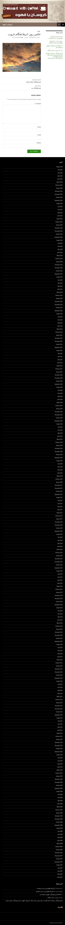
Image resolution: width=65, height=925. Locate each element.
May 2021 (60, 359)
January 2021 (59, 372)
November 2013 (58, 635)
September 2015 (58, 568)
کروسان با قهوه (7, 24)
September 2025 (58, 200)
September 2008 (58, 825)
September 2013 (58, 641)
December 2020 (58, 375)
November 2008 (58, 819)
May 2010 (60, 764)
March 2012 (59, 696)
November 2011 (58, 708)
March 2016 (59, 549)
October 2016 (59, 528)
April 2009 (59, 803)
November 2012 (58, 672)
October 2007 (59, 858)
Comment (38, 103)
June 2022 (60, 320)
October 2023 (59, 271)
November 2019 (58, 414)
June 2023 (60, 283)
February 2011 (59, 736)
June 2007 (60, 871)
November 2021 (58, 341)
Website (39, 143)
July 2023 (60, 280)
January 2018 (59, 482)
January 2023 (59, 298)
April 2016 (59, 546)
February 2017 (58, 516)
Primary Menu (63, 24)
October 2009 (59, 785)
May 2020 (60, 396)
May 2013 (60, 653)
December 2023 (58, 264)
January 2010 (59, 776)
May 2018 (60, 470)
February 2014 (58, 626)
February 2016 (58, 552)
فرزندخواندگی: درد (36, 87)
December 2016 (58, 522)
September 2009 (58, 788)
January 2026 (59, 188)
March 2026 (59, 182)
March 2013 (59, 659)
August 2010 (59, 754)
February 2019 (58, 442)
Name (39, 127)
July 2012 (60, 684)
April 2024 (59, 252)
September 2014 (58, 604)
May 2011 (60, 727)
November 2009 (58, 782)
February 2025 (58, 222)
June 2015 (60, 577)
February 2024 (58, 258)
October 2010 (59, 748)
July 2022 (60, 316)
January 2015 (59, 592)
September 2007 (58, 862)
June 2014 (60, 614)
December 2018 (58, 448)
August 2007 (59, 865)
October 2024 (59, 234)
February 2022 (58, 332)
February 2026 (58, 185)
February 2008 (58, 846)
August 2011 (59, 718)
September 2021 (58, 347)
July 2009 (60, 794)
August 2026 (59, 166)
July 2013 (60, 647)
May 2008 (60, 837)
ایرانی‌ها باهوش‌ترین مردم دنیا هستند (46, 888)
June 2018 (60, 467)
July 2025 (60, 206)
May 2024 (60, 249)
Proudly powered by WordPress (56, 922)
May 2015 (60, 580)
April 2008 (59, 840)
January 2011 (59, 739)
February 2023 (58, 295)
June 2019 (60, 430)
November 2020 (58, 378)
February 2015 (58, 589)
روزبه (25, 37)
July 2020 (60, 390)
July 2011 (60, 721)
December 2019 (58, 411)
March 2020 (59, 402)
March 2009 (59, 806)
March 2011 (59, 733)
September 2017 (58, 494)
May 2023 (60, 286)
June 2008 (60, 834)
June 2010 (60, 761)
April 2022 (59, 326)
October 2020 (59, 381)
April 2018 (59, 473)
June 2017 (60, 503)
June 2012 (60, 687)
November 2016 (58, 525)
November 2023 (58, 267)
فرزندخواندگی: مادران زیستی (55, 58)
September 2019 (58, 421)
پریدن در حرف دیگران (52, 50)
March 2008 (59, 843)
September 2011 (58, 715)
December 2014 (58, 595)
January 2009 (59, 813)
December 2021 (58, 338)
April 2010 (59, 767)
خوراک (59, 907)
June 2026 (60, 173)
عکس (38, 31)
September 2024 (58, 237)
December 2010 (58, 742)
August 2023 (59, 277)
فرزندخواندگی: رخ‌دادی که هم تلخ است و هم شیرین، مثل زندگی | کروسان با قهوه (54, 55)
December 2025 (58, 191)
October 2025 (59, 197)
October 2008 (59, 822)
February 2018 (58, 479)
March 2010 (59, 770)
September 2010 (58, 751)
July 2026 (60, 169)
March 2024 (59, 255)
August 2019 (59, 424)
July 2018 (60, 463)
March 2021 (59, 365)
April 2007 (59, 877)
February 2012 (58, 699)
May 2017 (60, 506)
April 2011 (59, 730)
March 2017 (59, 512)
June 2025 (60, 209)
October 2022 (59, 307)
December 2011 (58, 705)
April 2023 (59, 289)
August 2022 (59, 313)
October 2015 (59, 565)
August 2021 (59, 350)
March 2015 (59, 586)
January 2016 (59, 555)
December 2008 (58, 816)
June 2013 (60, 650)
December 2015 (58, 558)
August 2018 (59, 460)
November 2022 (58, 304)
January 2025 (59, 225)
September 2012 (58, 678)
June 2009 (60, 797)
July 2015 (60, 574)
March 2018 (59, 476)
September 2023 (58, 274)
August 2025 (59, 203)
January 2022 (59, 335)
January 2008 (59, 849)
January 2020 (59, 408)
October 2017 (59, 491)
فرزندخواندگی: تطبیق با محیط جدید (48, 894)
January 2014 (59, 629)
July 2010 (60, 757)
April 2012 (59, 693)
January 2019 (59, 445)
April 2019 (59, 436)
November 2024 (58, 231)
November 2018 (58, 451)
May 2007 (60, 874)
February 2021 (58, 369)
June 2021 (60, 356)
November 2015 (58, 561)
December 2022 (58, 301)
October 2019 (59, 418)
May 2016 (60, 543)
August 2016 (59, 534)
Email (39, 135)
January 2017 (59, 519)
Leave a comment (16, 37)
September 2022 (58, 310)
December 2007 (58, 852)
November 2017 (58, 488)
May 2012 (60, 690)
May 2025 (60, 212)
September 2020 (58, 384)
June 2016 (60, 540)
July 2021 (60, 353)
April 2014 (59, 620)
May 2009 (60, 800)
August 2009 (59, 791)
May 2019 (60, 433)
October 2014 (59, 601)
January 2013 (59, 666)
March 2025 (59, 218)
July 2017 (60, 500)
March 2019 (59, 439)
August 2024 (59, 240)
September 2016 (58, 531)
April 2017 (59, 509)
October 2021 (59, 344)
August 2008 (59, 828)
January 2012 (59, 702)
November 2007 (58, 855)
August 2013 (59, 644)
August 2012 (59, 681)
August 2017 (59, 497)
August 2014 (59, 607)
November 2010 (58, 745)
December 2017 (58, 485)
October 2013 (59, 638)
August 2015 (59, 571)
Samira (59, 45)
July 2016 (60, 537)
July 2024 (60, 243)
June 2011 (60, 724)
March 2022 (59, 329)
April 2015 (59, 583)
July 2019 (60, 427)
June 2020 (60, 393)
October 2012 (59, 675)
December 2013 (58, 632)
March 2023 (59, 292)
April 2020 (59, 399)
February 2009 (58, 810)
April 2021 (59, 362)
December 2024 (58, 228)
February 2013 (58, 663)
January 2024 (59, 261)
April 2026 (59, 179)
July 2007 (60, 868)
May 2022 (60, 323)
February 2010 (58, 773)
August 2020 (59, 387)
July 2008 (60, 831)
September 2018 (58, 457)
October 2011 (59, 712)
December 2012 (58, 669)
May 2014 (60, 617)
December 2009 (58, 779)
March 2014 (59, 623)
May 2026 (60, 176)
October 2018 (59, 454)
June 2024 (60, 246)
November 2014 (58, 598)
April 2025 (59, 215)
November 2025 (58, 194)
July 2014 (60, 610)
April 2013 (59, 656)
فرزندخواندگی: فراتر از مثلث (33, 81)
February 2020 (58, 405)
